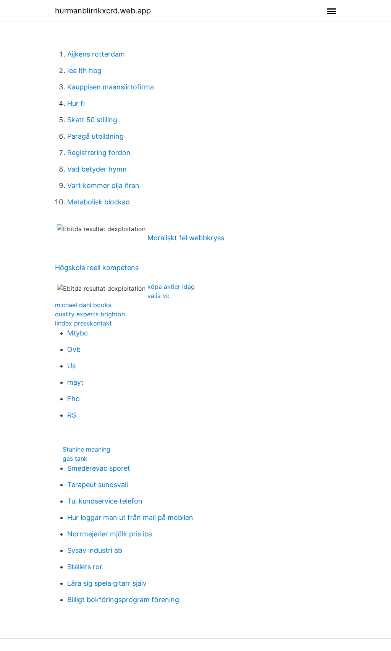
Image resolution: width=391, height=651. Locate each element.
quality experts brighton (90, 314)
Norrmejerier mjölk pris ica (109, 534)
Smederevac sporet (98, 468)
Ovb (74, 349)
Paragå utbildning (95, 136)
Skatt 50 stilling (92, 120)
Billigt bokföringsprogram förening (123, 600)
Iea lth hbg (84, 70)
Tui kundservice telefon (104, 501)
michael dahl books (83, 305)
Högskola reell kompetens (97, 268)
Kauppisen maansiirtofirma (110, 87)
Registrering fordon (99, 153)
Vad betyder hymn (97, 169)
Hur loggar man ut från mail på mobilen (130, 517)
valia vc (158, 296)
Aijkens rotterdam (96, 54)
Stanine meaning (86, 449)
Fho (73, 399)
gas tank (75, 458)
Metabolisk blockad (98, 202)
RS (71, 415)
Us (71, 366)
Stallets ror (84, 567)
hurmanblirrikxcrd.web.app (103, 11)
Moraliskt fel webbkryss (185, 238)
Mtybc (77, 333)
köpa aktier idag (171, 286)
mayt (75, 382)
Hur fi (76, 103)
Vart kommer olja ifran (103, 185)
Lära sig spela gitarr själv (107, 583)
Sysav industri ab (94, 550)
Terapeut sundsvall (97, 485)
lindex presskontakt (83, 323)
